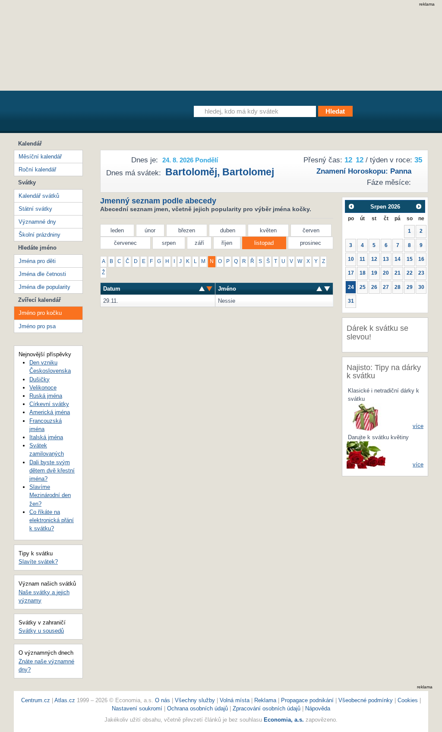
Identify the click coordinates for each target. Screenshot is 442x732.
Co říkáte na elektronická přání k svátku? (51, 520)
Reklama (266, 700)
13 (386, 259)
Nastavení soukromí (137, 708)
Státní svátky (35, 209)
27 (386, 287)
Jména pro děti (37, 261)
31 (351, 301)
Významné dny (37, 222)
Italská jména (46, 437)
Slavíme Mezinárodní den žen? (50, 495)
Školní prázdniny (39, 234)
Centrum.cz (35, 700)
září (199, 243)
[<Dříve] (351, 206)
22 (410, 273)
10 (351, 259)
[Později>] (419, 206)
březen (186, 230)
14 (398, 259)
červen (311, 230)
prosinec (310, 243)
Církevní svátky (49, 404)
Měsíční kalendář (40, 156)
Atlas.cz (64, 700)
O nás (162, 700)
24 (351, 287)
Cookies (408, 700)
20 (386, 273)
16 (421, 259)
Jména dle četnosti (42, 274)
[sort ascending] (209, 288)
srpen (169, 243)
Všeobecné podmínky (365, 700)
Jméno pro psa (37, 326)
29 (410, 287)
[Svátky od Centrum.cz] (93, 113)
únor (150, 230)
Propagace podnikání (307, 700)
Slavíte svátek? (38, 561)
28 (398, 287)
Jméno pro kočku (40, 313)
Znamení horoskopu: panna (363, 171)
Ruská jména (45, 396)
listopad (264, 243)
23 (421, 273)
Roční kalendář (37, 169)
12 (374, 259)
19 (374, 273)
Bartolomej (248, 171)
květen (268, 230)
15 (410, 259)
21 (398, 273)
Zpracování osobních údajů (266, 708)
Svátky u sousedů (41, 630)
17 (351, 273)
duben (227, 230)
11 (362, 259)
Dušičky (39, 379)
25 (363, 287)
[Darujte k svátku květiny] (366, 454)
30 (421, 287)
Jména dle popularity (44, 287)
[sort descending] (202, 288)
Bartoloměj (191, 171)
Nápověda (317, 708)
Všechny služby (196, 700)
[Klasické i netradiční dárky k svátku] (366, 416)
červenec (125, 243)
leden (117, 230)
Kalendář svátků (39, 196)
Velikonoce (43, 387)
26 (374, 287)
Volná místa (234, 700)
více (418, 426)
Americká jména (49, 412)
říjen (226, 243)
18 (363, 273)
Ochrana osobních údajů (197, 708)
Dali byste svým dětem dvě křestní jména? (52, 470)
